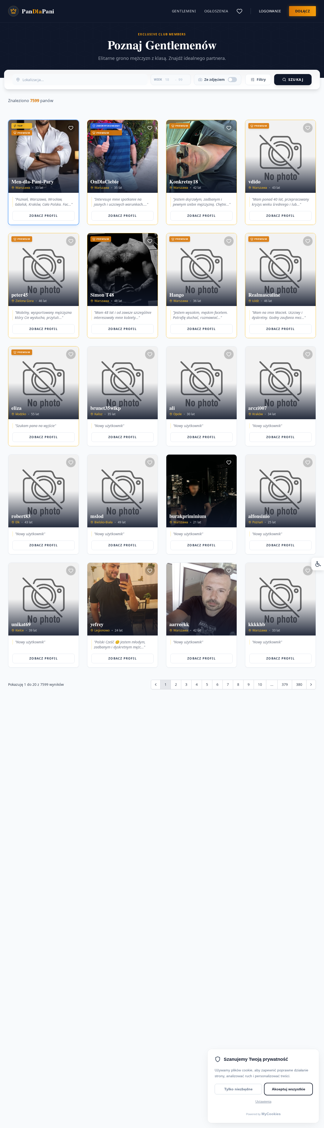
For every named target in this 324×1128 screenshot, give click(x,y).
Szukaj (295, 79)
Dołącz (302, 11)
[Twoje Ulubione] (239, 11)
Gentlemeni (184, 11)
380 (299, 684)
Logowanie (270, 11)
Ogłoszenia (216, 11)
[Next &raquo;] (311, 684)
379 (285, 684)
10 (260, 684)
